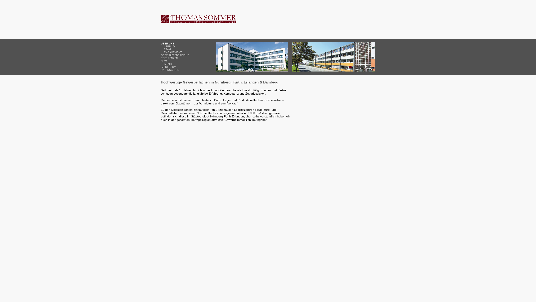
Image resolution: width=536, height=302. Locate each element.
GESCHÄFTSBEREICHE (175, 55)
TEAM (167, 49)
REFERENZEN (169, 58)
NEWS (164, 61)
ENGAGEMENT (173, 52)
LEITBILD (169, 46)
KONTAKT (166, 64)
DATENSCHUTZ (170, 70)
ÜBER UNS (167, 43)
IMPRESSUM (168, 67)
